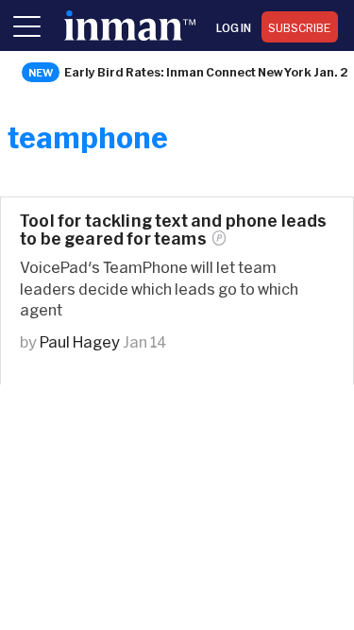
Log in (233, 27)
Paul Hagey (80, 341)
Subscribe (299, 27)
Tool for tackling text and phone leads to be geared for (173, 229)
